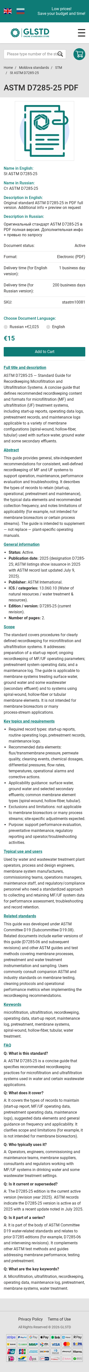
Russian (24, 326)
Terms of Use (59, 1319)
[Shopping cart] (79, 54)
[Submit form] (60, 54)
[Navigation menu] (81, 33)
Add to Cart (44, 351)
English (58, 326)
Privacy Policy (30, 1319)
